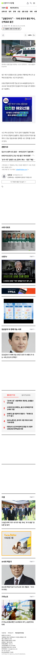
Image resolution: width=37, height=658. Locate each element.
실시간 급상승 (26, 395)
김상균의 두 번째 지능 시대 (11, 329)
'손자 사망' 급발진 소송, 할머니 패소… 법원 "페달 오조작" (18, 159)
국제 (31, 11)
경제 (14, 11)
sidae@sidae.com (21, 169)
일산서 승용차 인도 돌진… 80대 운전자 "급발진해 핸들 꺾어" (18, 152)
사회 (35, 11)
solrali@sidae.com (18, 175)
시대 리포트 (6, 227)
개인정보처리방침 (19, 633)
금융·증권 (25, 11)
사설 (3, 497)
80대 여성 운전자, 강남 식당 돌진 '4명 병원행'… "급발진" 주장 (18, 155)
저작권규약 (10, 633)
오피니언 (4, 11)
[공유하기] (27, 3)
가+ (34, 35)
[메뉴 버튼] (34, 3)
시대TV (4, 256)
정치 (10, 11)
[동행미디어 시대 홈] (8, 3)
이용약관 (4, 633)
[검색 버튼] (31, 3)
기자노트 (5, 596)
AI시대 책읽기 (7, 561)
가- (26, 35)
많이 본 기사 (11, 395)
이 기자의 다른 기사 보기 (17, 182)
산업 (18, 11)
